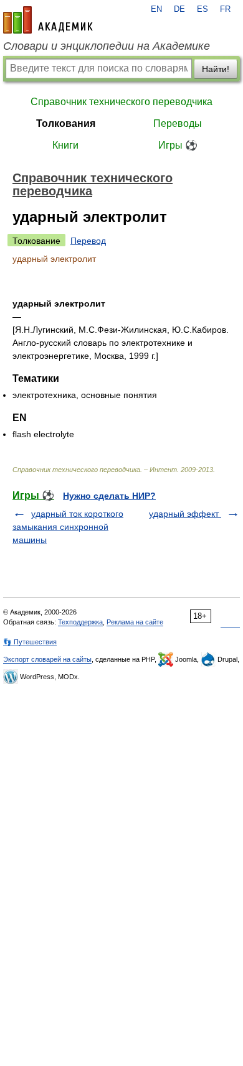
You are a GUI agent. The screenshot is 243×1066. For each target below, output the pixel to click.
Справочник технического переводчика (121, 101)
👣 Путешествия (30, 642)
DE (179, 9)
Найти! (215, 69)
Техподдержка (80, 622)
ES (202, 9)
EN (156, 9)
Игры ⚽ (178, 145)
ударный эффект (185, 514)
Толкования (65, 123)
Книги (65, 145)
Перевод (88, 241)
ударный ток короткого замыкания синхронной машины (67, 527)
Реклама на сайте (135, 622)
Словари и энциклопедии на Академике (106, 46)
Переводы (177, 123)
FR (225, 9)
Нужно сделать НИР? (109, 496)
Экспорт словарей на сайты (47, 659)
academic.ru (48, 20)
